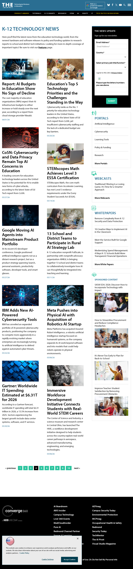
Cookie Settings (48, 559)
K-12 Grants (50, 13)
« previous (10, 468)
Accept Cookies (69, 559)
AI (78, 13)
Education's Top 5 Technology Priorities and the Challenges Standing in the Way (65, 93)
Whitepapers (105, 213)
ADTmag (96, 506)
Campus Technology (64, 514)
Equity (85, 13)
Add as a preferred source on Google (96, 5)
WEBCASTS (103, 178)
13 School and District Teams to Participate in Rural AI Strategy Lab (64, 240)
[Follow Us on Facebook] (112, 5)
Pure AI (57, 527)
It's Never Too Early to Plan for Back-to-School (109, 357)
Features (42, 47)
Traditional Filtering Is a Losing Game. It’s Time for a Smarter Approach (109, 187)
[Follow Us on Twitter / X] (116, 5)
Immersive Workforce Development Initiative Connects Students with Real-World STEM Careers (65, 402)
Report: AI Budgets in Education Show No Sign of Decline (19, 88)
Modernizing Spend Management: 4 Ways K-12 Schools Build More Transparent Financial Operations (111, 253)
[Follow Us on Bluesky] (108, 5)
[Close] (78, 538)
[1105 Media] (15, 534)
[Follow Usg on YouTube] (120, 5)
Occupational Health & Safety (107, 522)
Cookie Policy (24, 553)
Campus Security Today (103, 510)
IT (92, 13)
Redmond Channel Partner (67, 531)
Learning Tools (102, 139)
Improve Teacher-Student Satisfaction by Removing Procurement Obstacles (107, 391)
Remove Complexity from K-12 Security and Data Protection (109, 220)
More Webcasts (102, 197)
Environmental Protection (105, 514)
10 (68, 468)
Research (62, 13)
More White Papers (104, 264)
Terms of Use (82, 559)
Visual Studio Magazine (104, 543)
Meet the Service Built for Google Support (111, 241)
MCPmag (96, 518)
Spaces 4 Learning (63, 535)
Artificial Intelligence (104, 123)
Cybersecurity (101, 131)
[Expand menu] (129, 5)
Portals (101, 118)
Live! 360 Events (62, 518)
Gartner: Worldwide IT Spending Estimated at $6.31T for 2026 (19, 392)
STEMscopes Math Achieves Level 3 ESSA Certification (63, 173)
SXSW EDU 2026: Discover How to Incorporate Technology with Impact (111, 287)
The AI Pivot (98, 539)
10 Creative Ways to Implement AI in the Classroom (111, 230)
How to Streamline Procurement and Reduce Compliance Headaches (110, 323)
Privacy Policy (116, 72)
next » (77, 468)
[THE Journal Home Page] (15, 5)
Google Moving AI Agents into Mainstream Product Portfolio (20, 236)
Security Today (99, 531)
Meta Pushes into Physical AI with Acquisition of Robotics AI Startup (64, 317)
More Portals (101, 163)
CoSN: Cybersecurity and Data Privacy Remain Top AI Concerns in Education (20, 161)
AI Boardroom (60, 506)
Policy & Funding (103, 147)
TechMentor (98, 535)
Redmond (97, 527)
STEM (72, 13)
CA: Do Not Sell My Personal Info (103, 559)
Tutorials (36, 13)
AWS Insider (60, 510)
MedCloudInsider (62, 522)
